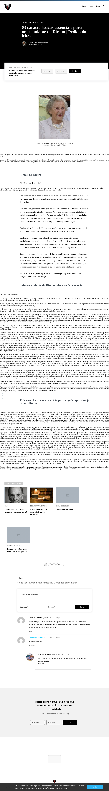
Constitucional (13, 546)
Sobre (91, 6)
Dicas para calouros (38, 506)
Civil (6, 506)
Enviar (74, 71)
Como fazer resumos (64, 509)
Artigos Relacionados (14, 483)
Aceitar (95, 787)
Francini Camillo (35, 618)
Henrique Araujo (44, 654)
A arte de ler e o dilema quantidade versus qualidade (39, 512)
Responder (32, 631)
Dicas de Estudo (62, 506)
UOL (63, 145)
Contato (84, 6)
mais (59, 564)
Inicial (98, 6)
